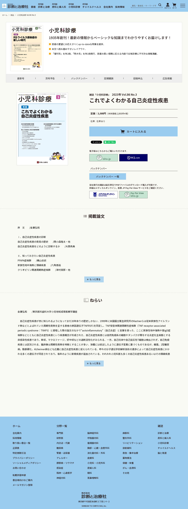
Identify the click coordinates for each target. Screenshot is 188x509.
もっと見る (95, 279)
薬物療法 (127, 457)
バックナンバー (79, 78)
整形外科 (127, 437)
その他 (126, 472)
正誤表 (16, 447)
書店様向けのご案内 (22, 479)
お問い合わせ (19, 467)
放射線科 (127, 447)
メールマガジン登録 (22, 484)
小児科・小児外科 (96, 462)
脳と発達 (162, 452)
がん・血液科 (129, 467)
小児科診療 (74, 6)
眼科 (89, 472)
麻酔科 (126, 432)
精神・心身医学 (64, 472)
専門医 (60, 432)
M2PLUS (133, 157)
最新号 (20, 78)
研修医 (60, 437)
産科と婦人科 (59, 6)
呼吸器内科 (92, 437)
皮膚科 (90, 457)
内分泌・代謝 (63, 442)
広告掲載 (167, 78)
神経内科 (61, 477)
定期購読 (108, 78)
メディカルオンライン (103, 194)
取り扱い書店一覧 (21, 442)
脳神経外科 (92, 432)
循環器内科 (92, 442)
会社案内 (108, 6)
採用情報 (120, 6)
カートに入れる (136, 131)
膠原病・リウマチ (65, 462)
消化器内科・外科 (96, 452)
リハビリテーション (132, 442)
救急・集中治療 (130, 452)
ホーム (4, 15)
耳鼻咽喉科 (92, 477)
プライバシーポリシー (24, 457)
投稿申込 (138, 78)
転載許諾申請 (19, 474)
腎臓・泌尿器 (63, 452)
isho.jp (103, 157)
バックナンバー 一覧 (107, 176)
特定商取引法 (19, 452)
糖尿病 (60, 447)
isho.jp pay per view (133, 194)
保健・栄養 (128, 462)
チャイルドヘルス (91, 6)
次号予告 (50, 78)
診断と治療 (44, 6)
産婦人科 (91, 467)
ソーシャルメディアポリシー (27, 462)
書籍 (33, 6)
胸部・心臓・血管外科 (98, 447)
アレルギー (62, 457)
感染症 (60, 467)
